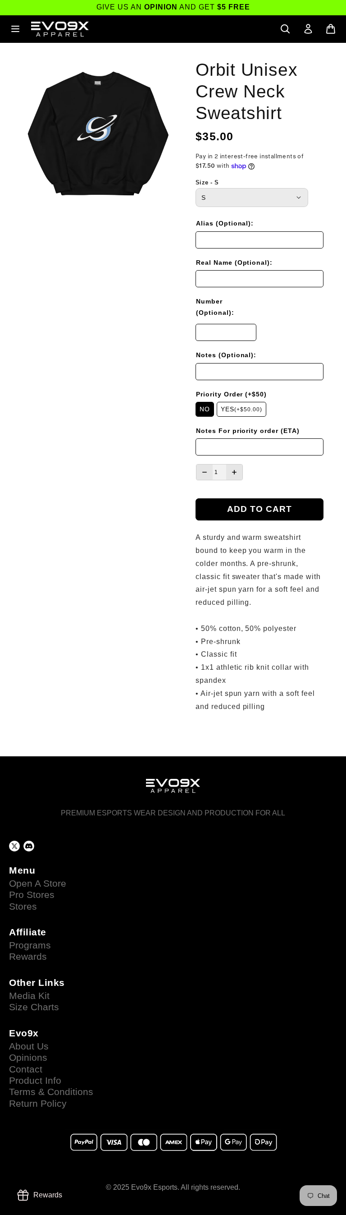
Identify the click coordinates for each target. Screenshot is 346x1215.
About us (29, 1046)
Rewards (28, 956)
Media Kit (29, 995)
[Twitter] (14, 846)
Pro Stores (32, 894)
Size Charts (34, 1007)
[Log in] (308, 29)
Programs (30, 945)
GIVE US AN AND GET (173, 7)
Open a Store (37, 883)
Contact (25, 1069)
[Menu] (15, 29)
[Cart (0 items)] (331, 29)
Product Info (35, 1080)
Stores (23, 906)
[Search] (285, 29)
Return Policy (38, 1103)
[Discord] (28, 846)
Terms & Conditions (51, 1091)
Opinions (28, 1057)
